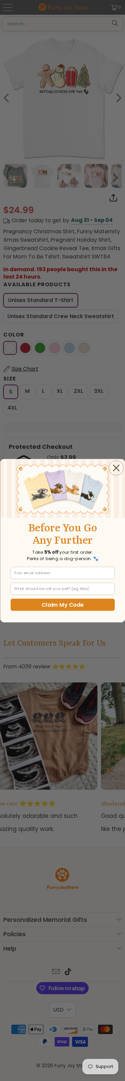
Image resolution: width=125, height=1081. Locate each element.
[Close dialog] (116, 468)
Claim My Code (62, 604)
